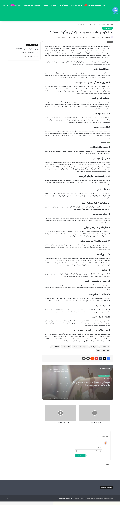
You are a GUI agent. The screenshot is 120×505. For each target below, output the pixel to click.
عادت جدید (55, 347)
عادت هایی (96, 51)
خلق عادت (93, 347)
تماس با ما (5, 5)
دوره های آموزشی (64, 5)
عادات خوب (65, 347)
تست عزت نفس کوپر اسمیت (31, 5)
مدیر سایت (107, 37)
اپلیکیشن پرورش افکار (92, 5)
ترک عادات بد (104, 347)
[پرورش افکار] (115, 10)
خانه (104, 5)
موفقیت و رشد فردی (104, 24)
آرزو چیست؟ (103, 381)
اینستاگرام (16, 5)
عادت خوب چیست (102, 350)
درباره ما (46, 5)
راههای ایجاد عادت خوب (79, 347)
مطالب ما (53, 5)
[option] (77, 382)
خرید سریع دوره (76, 5)
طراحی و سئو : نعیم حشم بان (65, 498)
